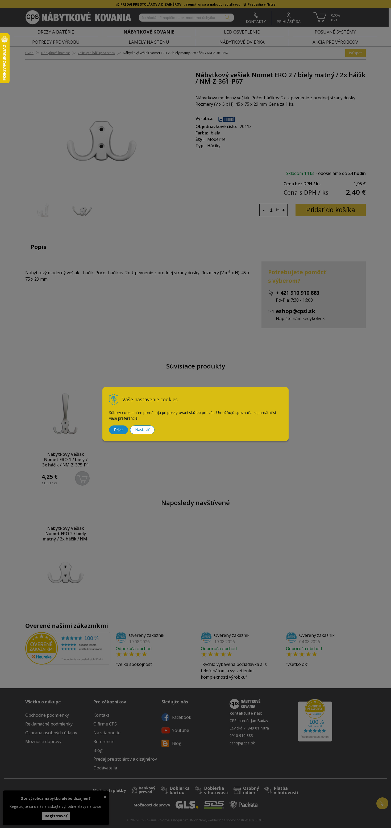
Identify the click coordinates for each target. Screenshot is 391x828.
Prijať (118, 430)
